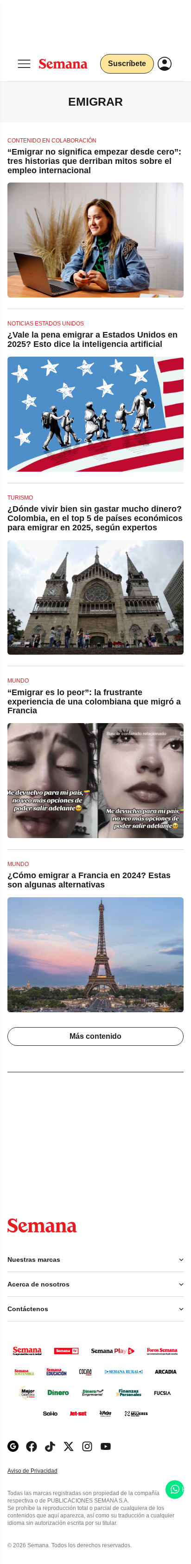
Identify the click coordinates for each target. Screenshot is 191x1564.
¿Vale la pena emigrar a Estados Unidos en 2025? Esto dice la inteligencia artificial (92, 339)
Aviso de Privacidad (42, 1471)
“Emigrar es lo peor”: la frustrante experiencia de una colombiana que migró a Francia (94, 702)
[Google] (13, 1446)
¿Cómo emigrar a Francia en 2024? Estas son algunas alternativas (89, 880)
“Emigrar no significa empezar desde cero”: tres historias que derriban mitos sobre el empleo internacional (94, 161)
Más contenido (95, 1036)
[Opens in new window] (31, 1446)
